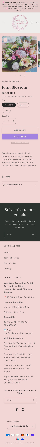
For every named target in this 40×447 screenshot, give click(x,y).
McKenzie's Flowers (16, 443)
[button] (3, 23)
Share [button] (7, 177)
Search (7, 252)
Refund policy (10, 263)
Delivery (7, 269)
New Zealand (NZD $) (19, 426)
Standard (9, 105)
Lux (6, 110)
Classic (23, 105)
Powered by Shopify (28, 443)
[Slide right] (25, 76)
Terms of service (11, 258)
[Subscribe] (33, 235)
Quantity (5, 116)
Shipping (14, 96)
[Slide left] (15, 76)
